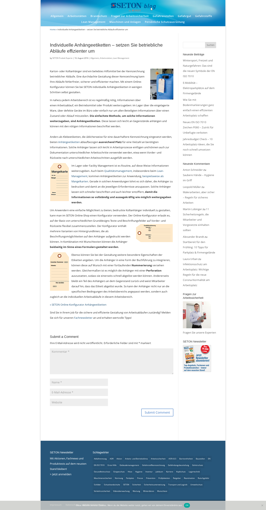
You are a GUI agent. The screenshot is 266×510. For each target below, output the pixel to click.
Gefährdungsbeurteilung (178, 465)
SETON (126, 484)
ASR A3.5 (172, 458)
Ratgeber (177, 478)
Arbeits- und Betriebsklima (136, 458)
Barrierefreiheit (186, 458)
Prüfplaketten (164, 478)
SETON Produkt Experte (62, 58)
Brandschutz (99, 16)
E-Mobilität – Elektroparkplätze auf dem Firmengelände (199, 88)
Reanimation (189, 478)
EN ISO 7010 (99, 465)
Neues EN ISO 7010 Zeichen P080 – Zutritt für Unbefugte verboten (198, 127)
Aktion (119, 458)
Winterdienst (148, 491)
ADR (111, 458)
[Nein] (262, 505)
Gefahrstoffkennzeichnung (153, 465)
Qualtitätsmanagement (118, 171)
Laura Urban (190, 259)
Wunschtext (162, 491)
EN (209, 458)
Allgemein (57, 16)
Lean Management (93, 22)
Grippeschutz (119, 471)
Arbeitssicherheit (158, 458)
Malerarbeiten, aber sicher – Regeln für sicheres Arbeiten (199, 197)
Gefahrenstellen (163, 16)
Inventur (149, 471)
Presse (140, 478)
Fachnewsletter (83, 317)
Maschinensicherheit (103, 478)
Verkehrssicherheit (102, 491)
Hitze (130, 471)
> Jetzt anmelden (60, 474)
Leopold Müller (192, 187)
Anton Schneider (193, 170)
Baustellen (200, 458)
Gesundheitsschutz (102, 471)
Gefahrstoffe (203, 16)
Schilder (97, 484)
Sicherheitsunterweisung (154, 484)
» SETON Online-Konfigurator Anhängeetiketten (78, 304)
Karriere (169, 471)
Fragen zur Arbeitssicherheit (130, 16)
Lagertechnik (194, 471)
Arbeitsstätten (77, 16)
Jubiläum (159, 471)
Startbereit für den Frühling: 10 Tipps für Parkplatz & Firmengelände (199, 247)
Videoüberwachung (121, 491)
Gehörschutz (197, 465)
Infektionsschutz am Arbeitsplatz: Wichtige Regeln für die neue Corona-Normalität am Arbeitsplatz (196, 274)
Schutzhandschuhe (112, 484)
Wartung (136, 491)
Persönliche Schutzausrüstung (165, 22)
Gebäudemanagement (129, 465)
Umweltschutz (196, 484)
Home (53, 29)
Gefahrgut (184, 16)
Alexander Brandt (193, 236)
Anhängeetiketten (69, 142)
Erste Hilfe (112, 465)
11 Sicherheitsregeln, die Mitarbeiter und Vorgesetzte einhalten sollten (196, 219)
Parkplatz (130, 478)
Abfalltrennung (100, 458)
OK (186, 505)
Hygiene (138, 471)
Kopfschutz (181, 471)
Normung (119, 478)
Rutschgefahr (203, 478)
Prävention (150, 478)
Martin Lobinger (192, 209)
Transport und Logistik (177, 484)
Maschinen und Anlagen (125, 22)
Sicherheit (136, 484)
